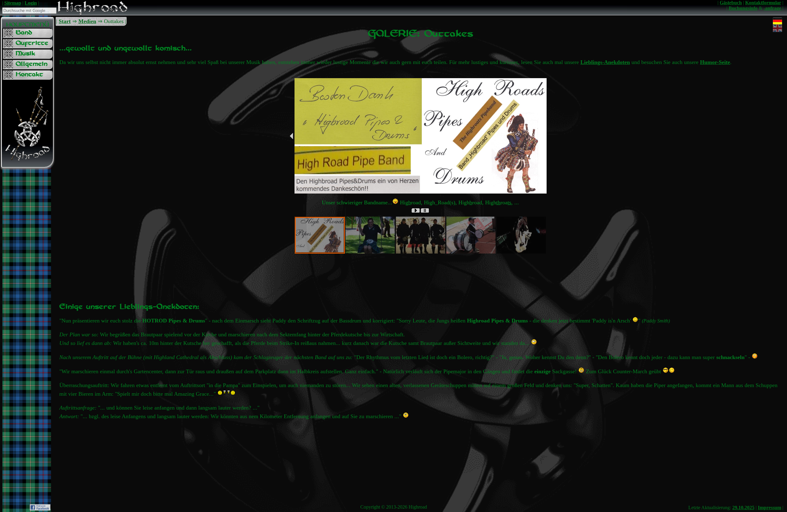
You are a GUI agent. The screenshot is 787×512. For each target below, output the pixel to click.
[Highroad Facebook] (40, 508)
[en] (777, 24)
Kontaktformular (763, 2)
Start (65, 21)
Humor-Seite (715, 62)
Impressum (769, 507)
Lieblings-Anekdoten (605, 62)
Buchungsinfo (743, 8)
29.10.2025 (743, 507)
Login (31, 3)
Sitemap (12, 3)
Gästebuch (731, 2)
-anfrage (772, 8)
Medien (87, 21)
